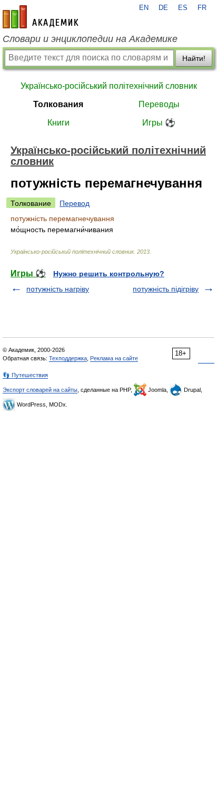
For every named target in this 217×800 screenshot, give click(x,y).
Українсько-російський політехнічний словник (109, 85)
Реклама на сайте (114, 358)
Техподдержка (68, 358)
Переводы (159, 104)
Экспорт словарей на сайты (40, 390)
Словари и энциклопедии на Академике (90, 39)
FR (202, 8)
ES (183, 8)
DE (163, 8)
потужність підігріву (166, 289)
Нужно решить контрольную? (108, 273)
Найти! (193, 58)
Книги (58, 122)
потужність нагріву (57, 289)
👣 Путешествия (25, 375)
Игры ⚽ (158, 122)
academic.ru (40, 16)
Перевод (75, 203)
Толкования (58, 104)
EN (144, 8)
